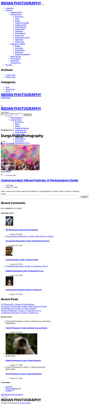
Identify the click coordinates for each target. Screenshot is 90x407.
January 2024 (11, 77)
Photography (10, 89)
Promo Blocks (15, 59)
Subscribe (6, 98)
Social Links (19, 35)
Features (9, 10)
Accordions (19, 17)
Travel (8, 91)
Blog (7, 87)
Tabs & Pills (19, 40)
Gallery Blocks (15, 56)
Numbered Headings (22, 54)
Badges (17, 46)
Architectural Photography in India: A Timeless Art (24, 290)
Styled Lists (19, 52)
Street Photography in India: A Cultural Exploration (24, 374)
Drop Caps (19, 48)
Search (27, 115)
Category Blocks (16, 12)
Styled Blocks (20, 50)
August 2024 (10, 75)
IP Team (10, 185)
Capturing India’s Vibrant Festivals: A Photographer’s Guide (39, 180)
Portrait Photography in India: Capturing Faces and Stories (26, 328)
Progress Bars (20, 29)
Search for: (5, 112)
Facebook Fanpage (22, 23)
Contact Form (15, 63)
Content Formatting (17, 44)
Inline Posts (14, 61)
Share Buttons (20, 33)
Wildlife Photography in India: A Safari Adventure (23, 360)
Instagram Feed (20, 25)
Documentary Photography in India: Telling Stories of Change (27, 241)
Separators (19, 31)
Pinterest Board (20, 27)
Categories (9, 8)
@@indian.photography (12, 395)
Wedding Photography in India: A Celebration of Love (24, 271)
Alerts (17, 19)
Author (17, 21)
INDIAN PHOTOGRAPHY (21, 3)
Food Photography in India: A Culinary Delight (22, 260)
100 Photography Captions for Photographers (22, 230)
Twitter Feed (19, 42)
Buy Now (9, 65)
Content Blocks (16, 14)
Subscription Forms (22, 38)
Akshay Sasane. (25, 403)
